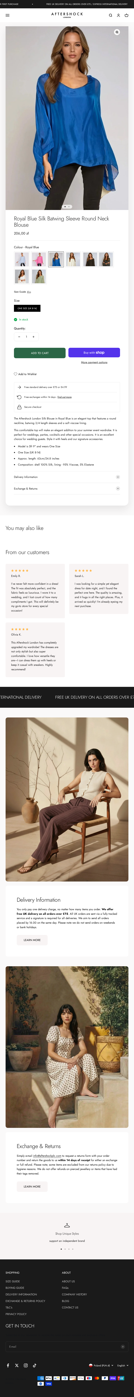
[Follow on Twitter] (16, 1365)
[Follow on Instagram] (25, 1365)
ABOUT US (68, 1281)
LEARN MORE (32, 940)
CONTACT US (70, 1307)
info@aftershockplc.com (47, 1156)
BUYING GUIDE (15, 1288)
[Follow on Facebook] (8, 1365)
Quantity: (20, 328)
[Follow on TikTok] (34, 1365)
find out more (65, 397)
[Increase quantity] (33, 337)
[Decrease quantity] (19, 337)
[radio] (22, 259)
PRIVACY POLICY (16, 1314)
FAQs (65, 1288)
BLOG (65, 1301)
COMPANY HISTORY (74, 1294)
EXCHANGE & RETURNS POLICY (25, 1301)
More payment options (94, 362)
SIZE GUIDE (13, 1281)
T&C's (9, 1307)
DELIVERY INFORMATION (21, 1294)
